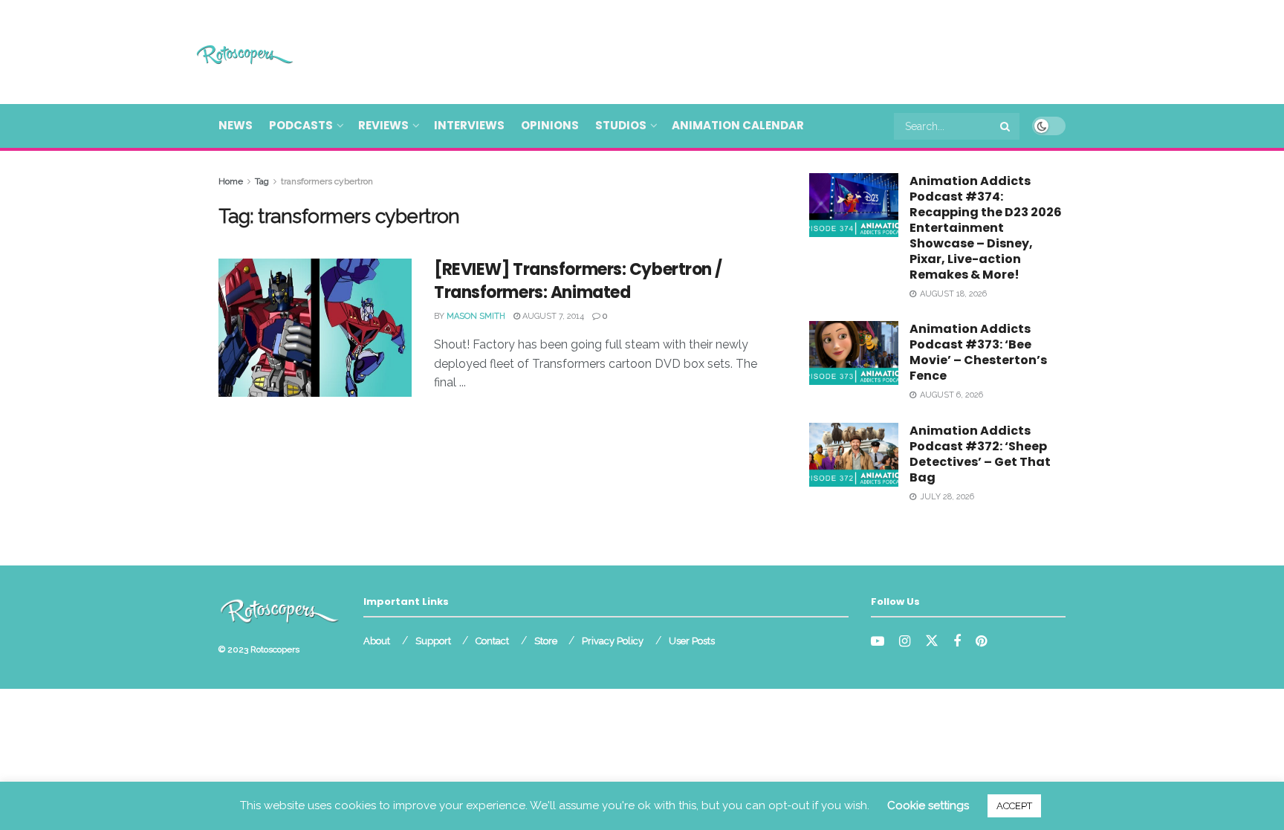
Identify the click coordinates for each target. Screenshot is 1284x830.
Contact (492, 640)
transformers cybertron (327, 181)
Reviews (383, 125)
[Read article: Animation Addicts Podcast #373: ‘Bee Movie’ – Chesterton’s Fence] (853, 353)
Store (545, 640)
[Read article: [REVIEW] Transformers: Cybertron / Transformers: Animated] (315, 328)
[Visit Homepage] (223, 52)
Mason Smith (476, 316)
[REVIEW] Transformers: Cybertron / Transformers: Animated (578, 281)
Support (433, 640)
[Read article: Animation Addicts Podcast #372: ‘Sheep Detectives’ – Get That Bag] (853, 455)
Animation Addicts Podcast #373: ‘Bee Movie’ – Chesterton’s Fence (978, 352)
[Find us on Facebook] (957, 641)
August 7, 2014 (552, 316)
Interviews (469, 125)
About (376, 640)
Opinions (550, 125)
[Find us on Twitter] (931, 641)
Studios (620, 125)
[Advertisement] (795, 49)
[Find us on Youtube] (877, 641)
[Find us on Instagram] (904, 641)
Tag (262, 181)
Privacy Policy (612, 640)
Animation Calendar (738, 125)
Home (230, 181)
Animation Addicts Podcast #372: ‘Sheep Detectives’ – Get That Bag (980, 454)
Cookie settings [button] (928, 805)
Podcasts (301, 125)
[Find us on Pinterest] (981, 641)
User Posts (692, 640)
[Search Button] (1006, 126)
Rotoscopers (274, 649)
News (235, 125)
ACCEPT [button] (1014, 805)
